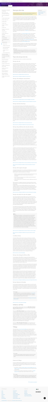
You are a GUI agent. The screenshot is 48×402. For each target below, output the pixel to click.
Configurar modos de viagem (5, 50)
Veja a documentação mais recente (27, 14)
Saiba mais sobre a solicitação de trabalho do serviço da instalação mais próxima (24, 101)
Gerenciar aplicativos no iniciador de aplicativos (5, 71)
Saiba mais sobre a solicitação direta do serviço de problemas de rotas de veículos (25, 162)
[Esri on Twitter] (36, 391)
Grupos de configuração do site (5, 16)
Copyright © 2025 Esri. (4, 400)
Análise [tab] (4, 36)
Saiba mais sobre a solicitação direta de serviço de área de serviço (22, 122)
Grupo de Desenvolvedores (28, 395)
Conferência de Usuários (27, 394)
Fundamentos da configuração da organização (6, 10)
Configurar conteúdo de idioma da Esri (5, 68)
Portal (9, 1)
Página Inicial (4, 5)
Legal (21, 400)
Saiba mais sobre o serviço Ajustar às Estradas (19, 302)
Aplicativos (21, 1)
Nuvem (18, 1)
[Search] (39, 1)
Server (2, 393)
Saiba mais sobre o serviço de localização (19, 252)
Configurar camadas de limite (6, 63)
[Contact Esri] (40, 391)
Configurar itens (4, 27)
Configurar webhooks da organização (5, 34)
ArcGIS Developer (15, 395)
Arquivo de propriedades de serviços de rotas (6, 48)
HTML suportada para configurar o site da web (5, 74)
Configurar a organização (8, 7)
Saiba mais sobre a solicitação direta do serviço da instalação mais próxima (23, 99)
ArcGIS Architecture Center (16, 398)
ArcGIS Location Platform (16, 394)
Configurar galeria (4, 21)
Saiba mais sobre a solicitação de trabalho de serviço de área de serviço (23, 124)
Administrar (10, 5)
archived (23, 13)
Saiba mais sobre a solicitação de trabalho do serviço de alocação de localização (24, 192)
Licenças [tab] (4, 57)
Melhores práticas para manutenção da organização (5, 13)
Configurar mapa (4, 23)
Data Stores (14, 1)
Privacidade (13, 400)
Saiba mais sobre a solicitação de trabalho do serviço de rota (21, 76)
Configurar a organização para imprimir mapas (6, 66)
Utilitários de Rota (40, 13)
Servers (12, 1)
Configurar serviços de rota (6, 45)
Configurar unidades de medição (5, 25)
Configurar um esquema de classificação (5, 30)
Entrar (42, 1)
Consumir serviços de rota (6, 52)
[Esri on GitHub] (38, 391)
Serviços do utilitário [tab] (5, 54)
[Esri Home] (37, 389)
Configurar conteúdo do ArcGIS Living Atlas (5, 61)
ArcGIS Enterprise (5, 1)
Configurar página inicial (5, 19)
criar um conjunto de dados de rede (28, 39)
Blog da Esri (26, 393)
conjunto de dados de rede (26, 33)
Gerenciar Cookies (17, 400)
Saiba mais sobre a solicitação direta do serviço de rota (21, 74)
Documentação (4, 398)
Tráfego (39, 14)
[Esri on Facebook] (37, 391)
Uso (7, 5)
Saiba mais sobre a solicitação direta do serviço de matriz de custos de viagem (24, 230)
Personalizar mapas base (5, 59)
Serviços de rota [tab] (5, 42)
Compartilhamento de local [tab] (5, 40)
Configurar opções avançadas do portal (6, 76)
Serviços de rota (15, 7)
